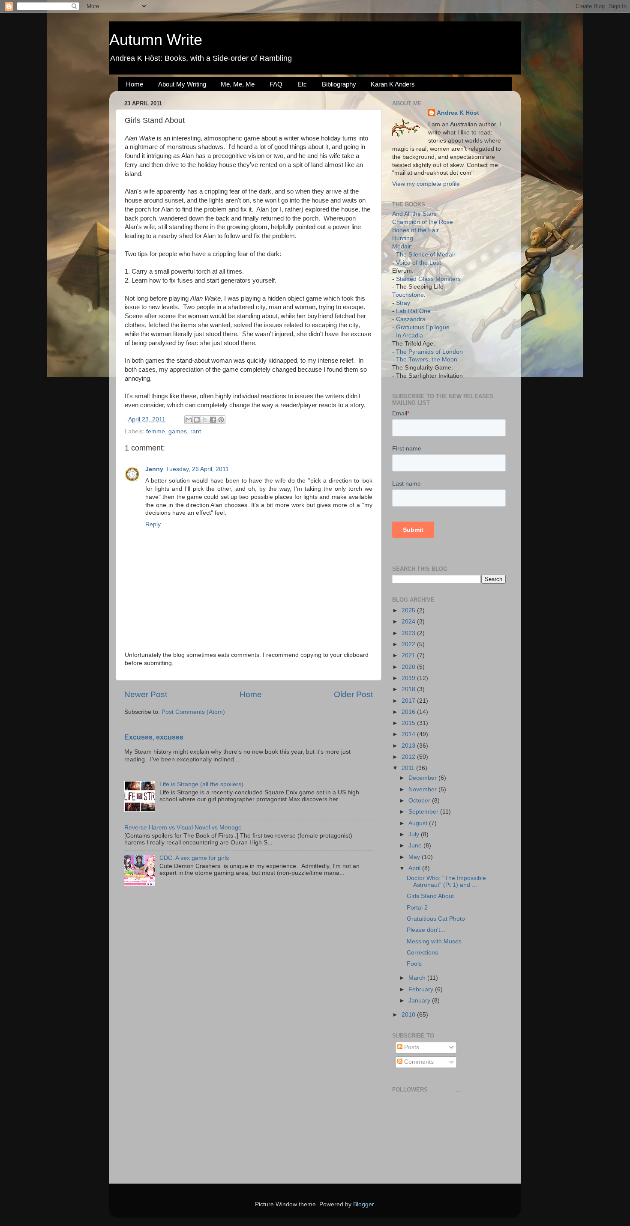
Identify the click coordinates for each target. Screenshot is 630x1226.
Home (134, 84)
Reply (153, 524)
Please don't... (426, 930)
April (415, 868)
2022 (409, 644)
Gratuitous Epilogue (423, 327)
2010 (409, 1014)
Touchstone (408, 295)
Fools (414, 964)
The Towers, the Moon (426, 359)
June (415, 845)
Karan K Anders (393, 84)
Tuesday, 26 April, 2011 (197, 469)
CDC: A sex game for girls (194, 858)
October (420, 800)
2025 (409, 610)
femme (155, 431)
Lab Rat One (413, 311)
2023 (409, 633)
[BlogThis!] (196, 419)
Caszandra (411, 319)
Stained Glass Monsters (428, 279)
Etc (302, 84)
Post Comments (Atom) (193, 712)
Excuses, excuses (153, 737)
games (177, 431)
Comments (418, 1062)
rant (195, 431)
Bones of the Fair (415, 230)
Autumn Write (155, 39)
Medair (401, 246)
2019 (409, 678)
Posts (410, 1047)
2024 (409, 621)
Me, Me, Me (238, 84)
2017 (409, 701)
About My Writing (182, 84)
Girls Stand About (430, 896)
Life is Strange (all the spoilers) (201, 784)
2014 (409, 734)
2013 (409, 746)
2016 (409, 712)
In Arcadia (409, 335)
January (420, 1000)
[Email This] (188, 419)
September (424, 811)
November (423, 789)
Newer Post (145, 694)
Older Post (353, 694)
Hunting (402, 238)
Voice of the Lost (418, 263)
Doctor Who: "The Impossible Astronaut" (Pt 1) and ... (446, 881)
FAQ (276, 84)
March (417, 978)
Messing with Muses (434, 941)
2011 (409, 768)
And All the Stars (414, 214)
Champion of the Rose (422, 222)
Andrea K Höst (458, 113)
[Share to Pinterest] (221, 419)
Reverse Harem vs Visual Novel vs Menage (183, 827)
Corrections (422, 952)
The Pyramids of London (429, 352)
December (423, 778)
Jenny (154, 469)
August (418, 823)
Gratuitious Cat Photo (436, 919)
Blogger (363, 1204)
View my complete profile (426, 184)
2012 (409, 757)
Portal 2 (417, 907)
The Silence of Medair (426, 254)
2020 (409, 667)
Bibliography (339, 84)
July (414, 834)
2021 (409, 655)
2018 (409, 689)
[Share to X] (205, 419)
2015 (409, 723)
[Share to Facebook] (213, 419)
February (421, 989)
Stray (403, 303)
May (415, 857)
